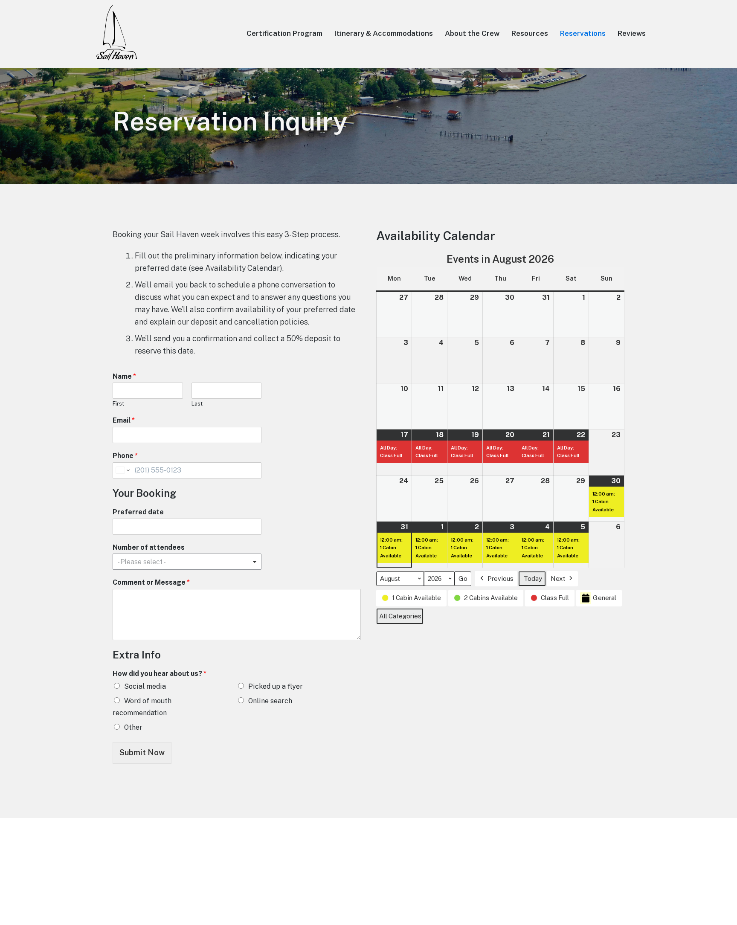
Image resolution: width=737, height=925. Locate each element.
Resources (529, 33)
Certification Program (284, 33)
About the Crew (472, 33)
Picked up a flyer (275, 686)
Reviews (632, 33)
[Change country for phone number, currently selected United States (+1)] (122, 470)
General (604, 597)
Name (124, 376)
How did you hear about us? (159, 674)
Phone (125, 456)
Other (133, 727)
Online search (270, 701)
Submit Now (142, 752)
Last (197, 403)
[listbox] (187, 562)
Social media (145, 686)
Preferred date (138, 512)
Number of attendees (149, 547)
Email (124, 420)
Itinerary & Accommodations (383, 33)
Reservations (583, 33)
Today (533, 578)
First (118, 403)
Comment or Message (151, 582)
